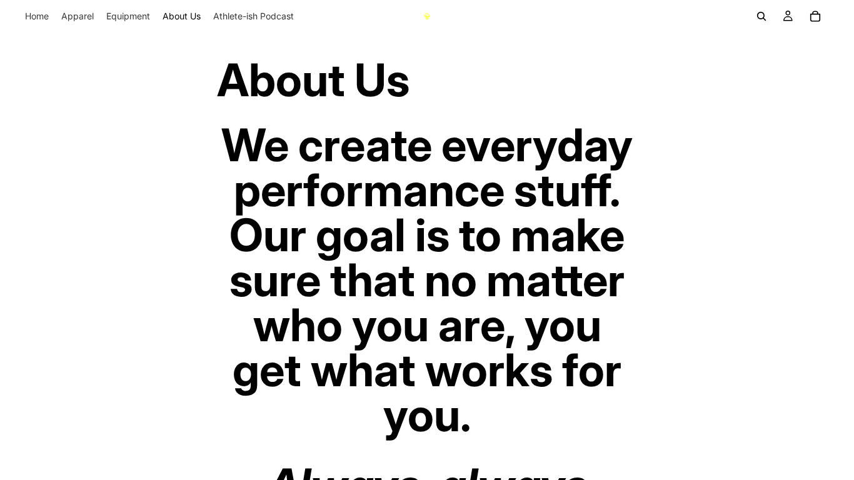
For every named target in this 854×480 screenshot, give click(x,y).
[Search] (761, 16)
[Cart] (815, 16)
